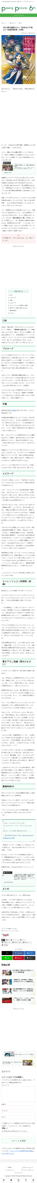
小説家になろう (7, 942)
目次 (16, 291)
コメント (5, 1085)
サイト (3, 1117)
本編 (11, 300)
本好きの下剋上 (18, 942)
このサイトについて (27, 1167)
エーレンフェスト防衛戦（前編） (19, 305)
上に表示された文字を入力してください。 (15, 1131)
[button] (29, 958)
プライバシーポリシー (27, 1170)
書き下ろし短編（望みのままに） (19, 308)
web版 (13, 410)
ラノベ (23, 940)
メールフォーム (9, 1170)
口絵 (11, 295)
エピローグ (13, 302)
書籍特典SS (13, 310)
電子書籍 (6, 945)
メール (4, 1110)
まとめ (11, 313)
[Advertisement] (18, 267)
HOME (9, 1167)
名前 (3, 1104)
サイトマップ (18, 1172)
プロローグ (13, 297)
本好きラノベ (28, 942)
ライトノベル (15, 940)
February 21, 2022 (9, 838)
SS (8, 940)
